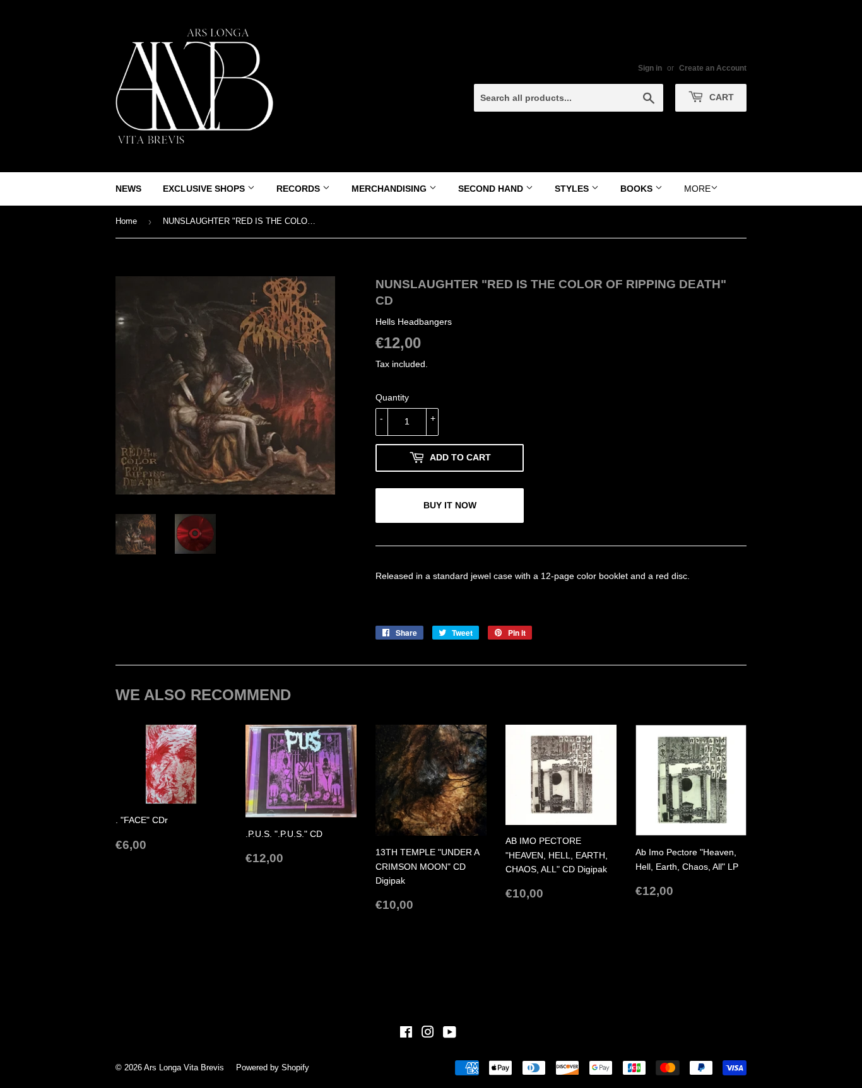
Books (637, 189)
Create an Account (713, 68)
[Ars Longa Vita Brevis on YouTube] (449, 1034)
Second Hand (492, 189)
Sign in (650, 68)
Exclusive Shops (205, 189)
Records (299, 189)
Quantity (392, 397)
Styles (573, 189)
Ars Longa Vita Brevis (184, 1067)
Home (126, 221)
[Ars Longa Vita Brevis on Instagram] (428, 1034)
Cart (720, 97)
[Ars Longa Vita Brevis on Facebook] (406, 1034)
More (697, 189)
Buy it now (449, 505)
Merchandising (390, 189)
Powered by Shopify (272, 1067)
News (128, 189)
